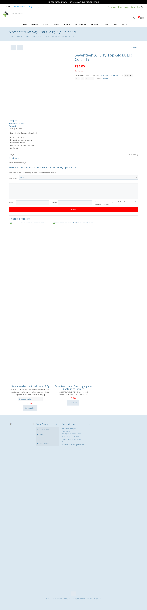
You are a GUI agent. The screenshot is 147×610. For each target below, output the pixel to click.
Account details (45, 430)
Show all (134, 48)
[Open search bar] (142, 7)
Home (11, 36)
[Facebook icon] (72, 602)
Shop (120, 7)
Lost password (45, 443)
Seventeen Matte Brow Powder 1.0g (30, 386)
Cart (138, 7)
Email (54, 203)
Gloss (77, 79)
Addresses (43, 439)
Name (12, 203)
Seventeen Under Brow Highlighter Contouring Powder (73, 387)
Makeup (19, 36)
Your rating (13, 178)
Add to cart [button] (73, 403)
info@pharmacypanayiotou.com (39, 7)
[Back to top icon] (73, 593)
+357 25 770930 (19, 7)
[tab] (73, 120)
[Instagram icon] (74, 602)
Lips (27, 36)
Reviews (12, 126)
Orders (42, 434)
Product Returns (129, 7)
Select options (30, 408)
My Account (112, 7)
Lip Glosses (37, 36)
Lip (83, 79)
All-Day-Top (128, 75)
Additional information (16, 123)
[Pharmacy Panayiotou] (12, 14)
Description (13, 121)
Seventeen (89, 79)
